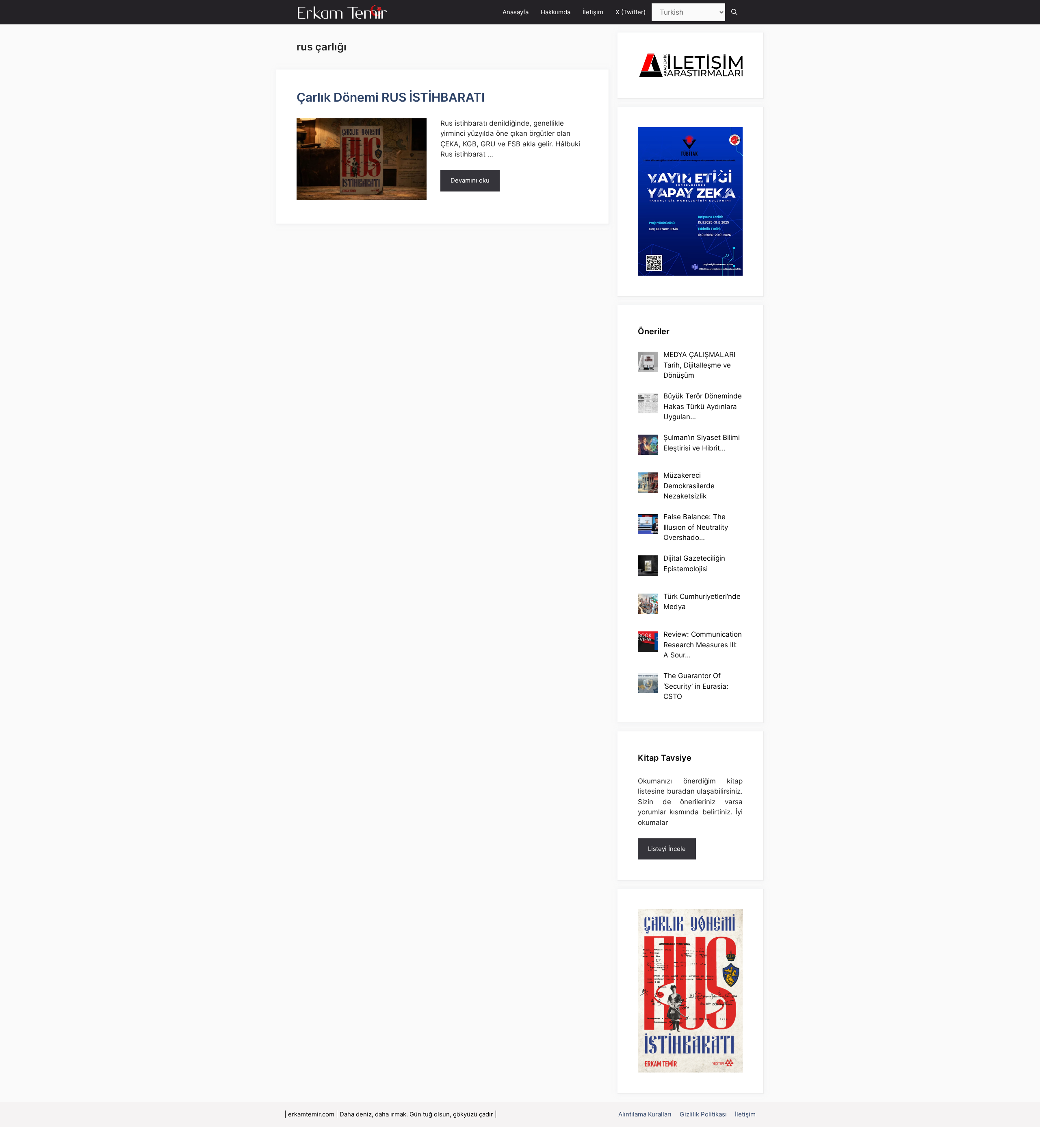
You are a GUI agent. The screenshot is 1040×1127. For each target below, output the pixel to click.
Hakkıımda (555, 12)
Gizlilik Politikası (703, 1114)
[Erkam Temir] (342, 12)
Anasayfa (516, 12)
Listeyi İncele (667, 849)
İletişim (593, 12)
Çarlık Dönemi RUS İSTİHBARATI (391, 97)
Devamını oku (470, 180)
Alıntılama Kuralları (645, 1114)
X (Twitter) (630, 12)
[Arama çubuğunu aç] (734, 12)
